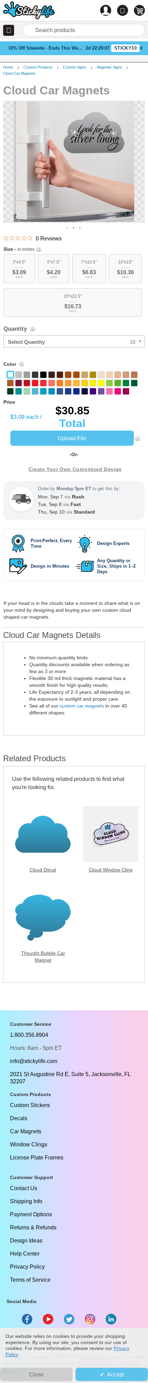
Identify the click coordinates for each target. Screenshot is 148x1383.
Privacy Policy (27, 1267)
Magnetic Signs (109, 67)
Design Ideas (26, 1240)
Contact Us (23, 1188)
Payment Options (31, 1214)
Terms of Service (30, 1280)
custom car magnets (82, 706)
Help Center (25, 1254)
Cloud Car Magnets (19, 73)
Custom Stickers (30, 1105)
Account (105, 10)
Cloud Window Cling (111, 870)
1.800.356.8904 (29, 1035)
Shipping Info (26, 1201)
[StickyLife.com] (29, 11)
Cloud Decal (43, 870)
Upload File (72, 438)
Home (8, 67)
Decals (18, 1118)
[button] (8, 30)
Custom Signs (74, 67)
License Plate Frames (36, 1157)
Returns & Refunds (33, 1227)
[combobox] (84, 30)
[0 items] (139, 10)
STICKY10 (125, 48)
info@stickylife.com (33, 1061)
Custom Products (38, 67)
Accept (115, 1374)
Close (36, 1374)
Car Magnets (25, 1131)
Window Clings (28, 1144)
